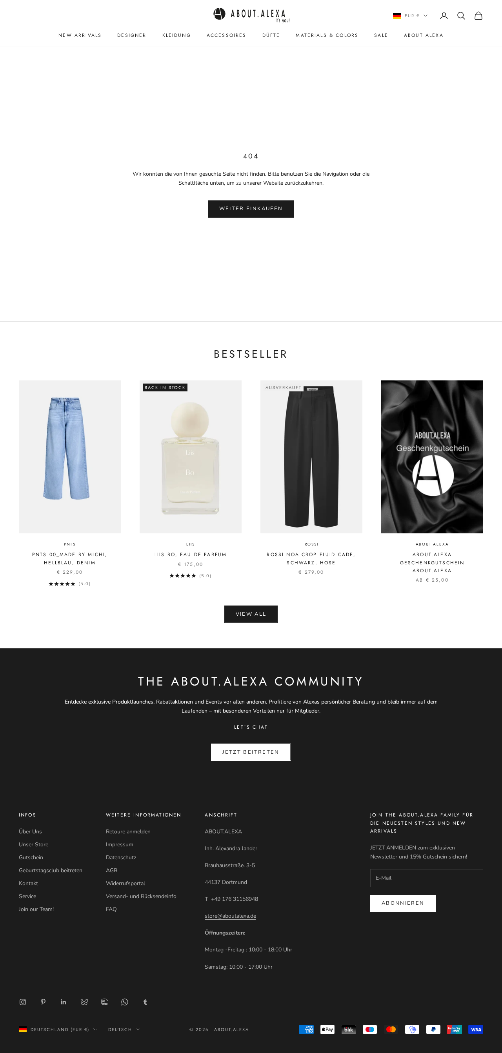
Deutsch (120, 1029)
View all (251, 614)
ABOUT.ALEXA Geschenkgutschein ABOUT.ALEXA (432, 562)
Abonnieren (403, 903)
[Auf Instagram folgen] (23, 1002)
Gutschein (31, 857)
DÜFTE (271, 35)
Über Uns (30, 831)
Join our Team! (36, 909)
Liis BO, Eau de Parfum (191, 554)
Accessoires (227, 35)
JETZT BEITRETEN (250, 752)
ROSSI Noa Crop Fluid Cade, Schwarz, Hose (311, 558)
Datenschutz (121, 857)
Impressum (119, 844)
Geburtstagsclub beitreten (50, 870)
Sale (381, 35)
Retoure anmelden (128, 831)
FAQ (111, 909)
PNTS (70, 544)
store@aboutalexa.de (230, 916)
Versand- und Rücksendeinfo (141, 896)
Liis (190, 544)
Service (27, 896)
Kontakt (28, 883)
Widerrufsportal (125, 883)
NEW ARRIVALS (80, 35)
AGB (111, 870)
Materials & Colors (327, 35)
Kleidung (176, 35)
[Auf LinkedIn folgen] (63, 1002)
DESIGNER (131, 35)
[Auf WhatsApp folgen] (125, 1002)
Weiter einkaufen (251, 208)
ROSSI (311, 544)
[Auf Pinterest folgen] (43, 1002)
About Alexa (424, 35)
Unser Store (33, 844)
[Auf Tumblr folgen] (145, 1002)
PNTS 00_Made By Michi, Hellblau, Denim (70, 558)
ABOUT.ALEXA (432, 544)
